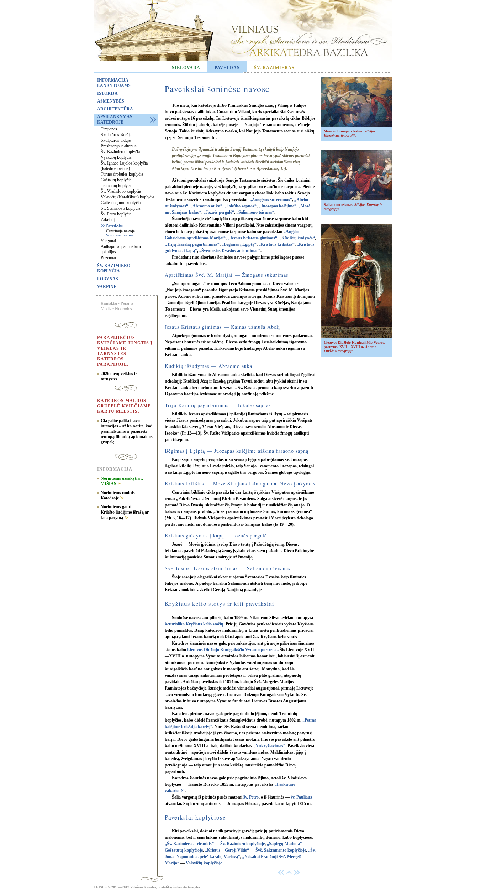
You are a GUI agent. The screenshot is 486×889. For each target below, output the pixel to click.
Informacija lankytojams (114, 83)
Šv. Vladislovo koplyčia (121, 191)
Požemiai (108, 257)
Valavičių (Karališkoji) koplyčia (127, 196)
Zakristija (108, 219)
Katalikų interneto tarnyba (179, 887)
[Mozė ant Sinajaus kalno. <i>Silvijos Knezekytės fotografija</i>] (356, 126)
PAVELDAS (227, 67)
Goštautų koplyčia (116, 179)
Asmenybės (110, 101)
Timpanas (109, 128)
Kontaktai (109, 303)
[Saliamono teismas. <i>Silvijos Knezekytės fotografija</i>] (356, 199)
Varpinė (106, 286)
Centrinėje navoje (120, 231)
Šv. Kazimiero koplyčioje (242, 843)
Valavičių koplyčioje (204, 863)
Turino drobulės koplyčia (122, 174)
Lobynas (107, 278)
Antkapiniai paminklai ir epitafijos (121, 249)
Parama (127, 303)
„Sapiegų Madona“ (284, 843)
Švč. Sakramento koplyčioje (280, 850)
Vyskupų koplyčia (116, 157)
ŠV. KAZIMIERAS (274, 67)
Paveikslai (114, 225)
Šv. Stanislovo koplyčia (120, 208)
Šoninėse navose (119, 235)
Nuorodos (123, 308)
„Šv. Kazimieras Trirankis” (189, 843)
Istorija (107, 93)
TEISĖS (100, 887)
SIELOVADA (186, 67)
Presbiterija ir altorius (119, 146)
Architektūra (115, 108)
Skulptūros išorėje (116, 134)
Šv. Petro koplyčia (116, 214)
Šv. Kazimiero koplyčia (120, 151)
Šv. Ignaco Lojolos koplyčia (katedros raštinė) (124, 166)
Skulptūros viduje (116, 140)
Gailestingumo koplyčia (121, 202)
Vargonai (108, 240)
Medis (106, 308)
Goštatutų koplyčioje (184, 850)
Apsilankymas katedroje (114, 119)
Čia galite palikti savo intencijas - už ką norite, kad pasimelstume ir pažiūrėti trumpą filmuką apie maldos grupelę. (127, 431)
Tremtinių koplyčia (116, 185)
